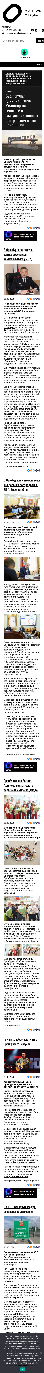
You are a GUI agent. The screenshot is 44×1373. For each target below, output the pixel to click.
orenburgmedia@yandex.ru (18, 33)
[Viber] (39, 228)
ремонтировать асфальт (17, 1276)
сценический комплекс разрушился (21, 179)
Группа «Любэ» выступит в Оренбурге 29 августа (21, 1041)
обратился (12, 745)
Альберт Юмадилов (14, 1117)
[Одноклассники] (31, 228)
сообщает (19, 873)
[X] (36, 228)
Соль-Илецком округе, (26, 704)
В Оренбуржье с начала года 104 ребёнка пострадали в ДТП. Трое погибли (22, 485)
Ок (23, 1369)
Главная (10, 73)
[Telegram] (34, 228)
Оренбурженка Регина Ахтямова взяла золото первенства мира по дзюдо (21, 785)
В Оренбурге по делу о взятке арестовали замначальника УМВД (18, 254)
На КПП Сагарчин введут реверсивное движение (20, 1209)
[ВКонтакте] (28, 228)
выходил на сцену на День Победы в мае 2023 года (21, 1161)
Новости (20, 73)
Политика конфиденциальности (22, 1366)
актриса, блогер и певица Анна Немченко (18, 1175)
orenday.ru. (9, 327)
